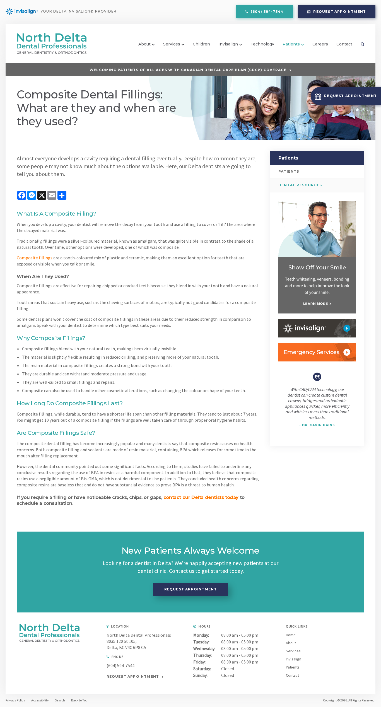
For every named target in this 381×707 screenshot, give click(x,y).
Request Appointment (339, 11)
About (144, 44)
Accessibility (40, 700)
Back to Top (79, 700)
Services (171, 44)
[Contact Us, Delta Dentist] (317, 352)
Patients (291, 44)
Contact (344, 44)
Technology (262, 44)
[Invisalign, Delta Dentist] (317, 328)
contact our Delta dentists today (200, 497)
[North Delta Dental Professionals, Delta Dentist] (49, 640)
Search (360, 44)
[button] (346, 96)
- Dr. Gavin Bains (317, 425)
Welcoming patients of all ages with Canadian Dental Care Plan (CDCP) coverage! (189, 70)
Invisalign (228, 44)
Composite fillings (34, 257)
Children (201, 44)
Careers (320, 44)
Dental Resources (300, 185)
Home (291, 634)
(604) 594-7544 (120, 665)
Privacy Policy (15, 700)
